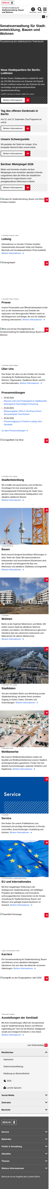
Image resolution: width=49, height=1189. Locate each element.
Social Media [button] (8, 1095)
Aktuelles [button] (6, 1154)
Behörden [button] (6, 1139)
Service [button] (5, 1132)
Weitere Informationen (13, 100)
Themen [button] (5, 1161)
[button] (44, 16)
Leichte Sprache (14, 1088)
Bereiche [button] (6, 1110)
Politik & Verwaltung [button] (12, 1146)
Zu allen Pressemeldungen (14, 431)
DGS (9, 1081)
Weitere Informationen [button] (13, 1168)
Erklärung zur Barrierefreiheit (16, 1073)
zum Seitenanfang (36, 1045)
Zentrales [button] (6, 1102)
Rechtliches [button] (7, 1052)
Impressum (8, 1059)
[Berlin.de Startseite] (8, 3)
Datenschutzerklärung (13, 1066)
